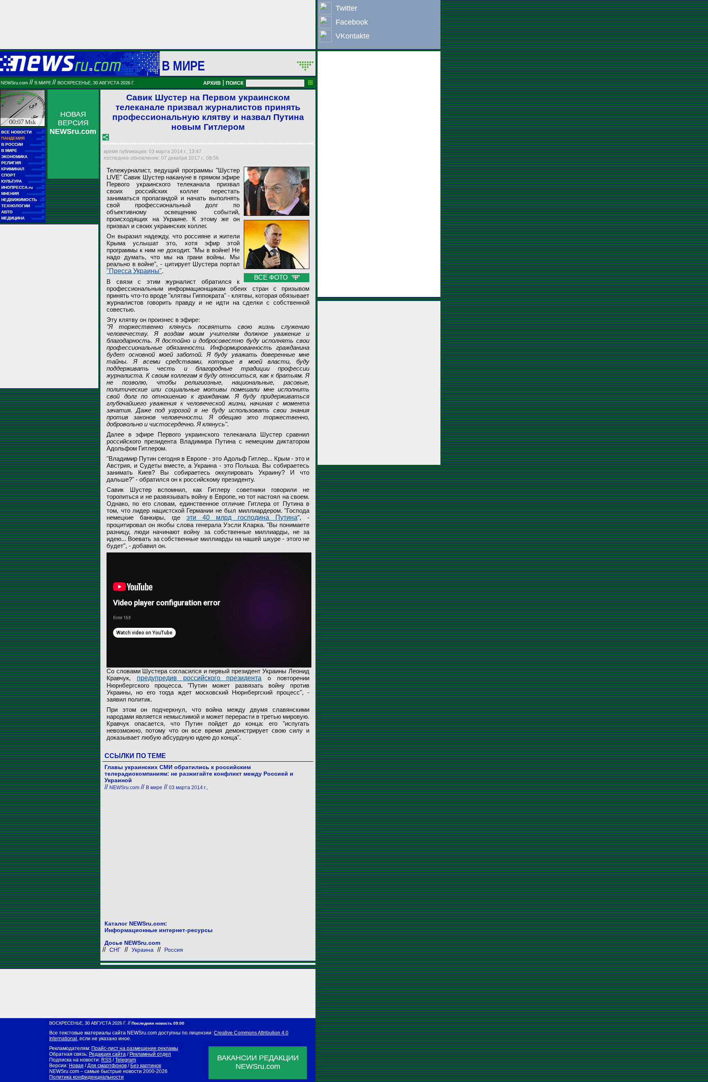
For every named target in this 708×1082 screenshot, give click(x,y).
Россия (173, 949)
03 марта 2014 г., (188, 787)
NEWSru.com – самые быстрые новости (95, 1071)
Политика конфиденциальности (86, 1077)
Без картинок (145, 1065)
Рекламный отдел (150, 1054)
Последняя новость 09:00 (158, 1023)
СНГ (115, 949)
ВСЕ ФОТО (271, 277)
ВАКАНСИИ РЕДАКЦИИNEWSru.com (258, 1062)
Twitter (346, 8)
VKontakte (353, 36)
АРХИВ (212, 83)
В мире (183, 65)
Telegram (125, 1060)
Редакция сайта (107, 1054)
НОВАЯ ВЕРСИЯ (73, 123)
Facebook (352, 22)
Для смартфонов (107, 1065)
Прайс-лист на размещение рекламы (134, 1048)
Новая (76, 1065)
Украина (143, 949)
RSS (106, 1060)
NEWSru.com (14, 82)
